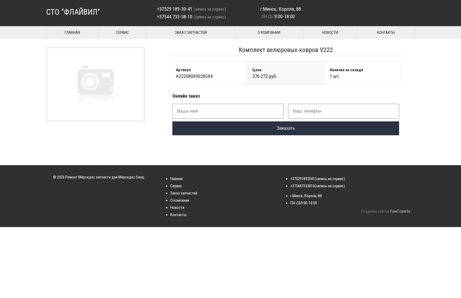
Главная (72, 32)
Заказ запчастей (191, 32)
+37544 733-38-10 (174, 17)
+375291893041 (302, 178)
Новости (330, 32)
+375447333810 (302, 186)
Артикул (183, 69)
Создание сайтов (375, 211)
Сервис (122, 32)
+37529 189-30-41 (174, 9)
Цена (256, 69)
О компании (269, 32)
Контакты (386, 32)
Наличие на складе (346, 69)
